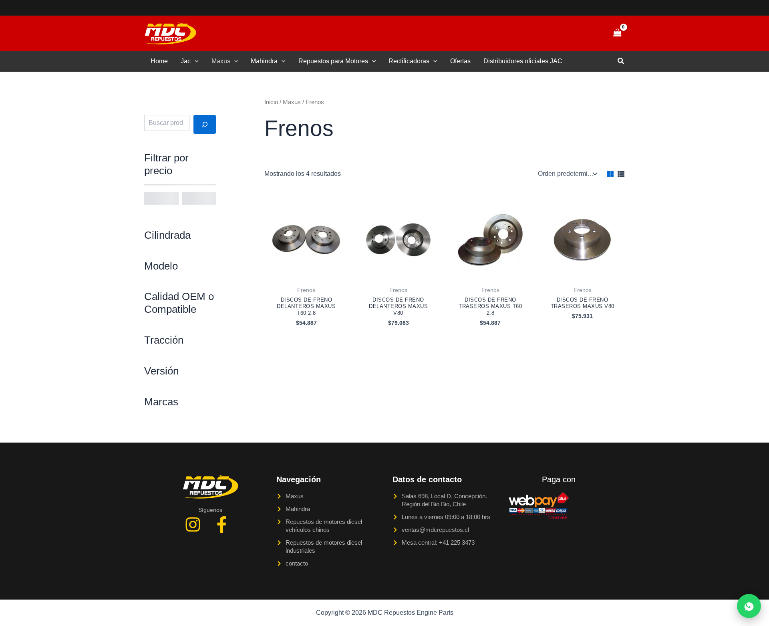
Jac (186, 61)
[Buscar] (204, 124)
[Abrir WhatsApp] (749, 606)
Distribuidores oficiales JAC (522, 61)
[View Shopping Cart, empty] (617, 33)
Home (159, 61)
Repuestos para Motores (333, 61)
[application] (195, 61)
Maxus (220, 61)
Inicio (271, 102)
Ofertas (460, 61)
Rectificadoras (409, 61)
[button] (590, 33)
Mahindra (264, 61)
